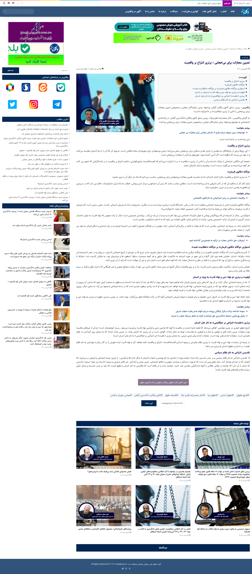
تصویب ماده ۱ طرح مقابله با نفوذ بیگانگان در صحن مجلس (45, 159)
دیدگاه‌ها (163, 548)
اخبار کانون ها (210, 11)
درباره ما (162, 11)
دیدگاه (175, 11)
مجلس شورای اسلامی (120, 395)
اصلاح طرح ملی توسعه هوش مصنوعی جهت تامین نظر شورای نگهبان (41, 155)
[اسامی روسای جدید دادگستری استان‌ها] (62, 244)
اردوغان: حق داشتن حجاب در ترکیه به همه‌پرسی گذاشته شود (217, 240)
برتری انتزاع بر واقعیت (234, 81)
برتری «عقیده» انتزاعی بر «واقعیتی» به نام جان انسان (220, 96)
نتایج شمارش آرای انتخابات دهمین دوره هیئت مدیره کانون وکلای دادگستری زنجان (191, 3)
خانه (233, 11)
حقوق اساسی (226, 395)
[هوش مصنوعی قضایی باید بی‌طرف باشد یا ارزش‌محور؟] (103, 448)
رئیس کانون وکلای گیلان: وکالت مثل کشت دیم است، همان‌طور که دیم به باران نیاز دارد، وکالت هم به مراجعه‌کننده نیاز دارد (27, 327)
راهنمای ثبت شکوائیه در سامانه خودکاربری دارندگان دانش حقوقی (42, 124)
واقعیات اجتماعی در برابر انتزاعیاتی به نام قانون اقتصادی (219, 198)
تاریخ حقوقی (241, 395)
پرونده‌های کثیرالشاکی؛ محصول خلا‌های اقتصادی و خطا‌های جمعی (104, 529)
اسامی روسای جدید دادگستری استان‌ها (53, 183)
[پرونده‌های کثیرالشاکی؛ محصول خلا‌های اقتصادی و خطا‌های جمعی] (103, 505)
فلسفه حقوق (171, 395)
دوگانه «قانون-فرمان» (235, 85)
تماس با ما (150, 11)
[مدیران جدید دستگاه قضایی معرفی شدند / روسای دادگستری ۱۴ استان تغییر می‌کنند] (62, 216)
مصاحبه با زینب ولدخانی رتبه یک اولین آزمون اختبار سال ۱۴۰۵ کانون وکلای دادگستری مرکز (38, 144)
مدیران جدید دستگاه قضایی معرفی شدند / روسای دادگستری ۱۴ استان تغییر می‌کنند (38, 199)
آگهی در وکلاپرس (133, 11)
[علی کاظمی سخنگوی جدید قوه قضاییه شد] (62, 300)
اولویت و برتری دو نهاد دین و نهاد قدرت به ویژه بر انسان (220, 92)
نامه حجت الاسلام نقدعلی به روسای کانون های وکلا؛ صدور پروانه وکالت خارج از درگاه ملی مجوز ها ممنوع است (37, 170)
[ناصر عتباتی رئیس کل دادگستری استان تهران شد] (62, 230)
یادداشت (232, 48)
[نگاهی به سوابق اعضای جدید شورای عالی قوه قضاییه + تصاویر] (62, 286)
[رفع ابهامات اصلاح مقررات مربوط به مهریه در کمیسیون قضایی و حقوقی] (62, 314)
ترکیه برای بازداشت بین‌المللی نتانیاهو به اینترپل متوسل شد (45, 133)
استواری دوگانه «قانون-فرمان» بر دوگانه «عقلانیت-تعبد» (219, 88)
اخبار (224, 11)
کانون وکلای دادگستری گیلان (147, 395)
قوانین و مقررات (190, 11)
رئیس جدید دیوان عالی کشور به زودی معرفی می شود (47, 188)
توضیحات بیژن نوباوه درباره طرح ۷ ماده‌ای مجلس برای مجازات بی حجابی (212, 132)
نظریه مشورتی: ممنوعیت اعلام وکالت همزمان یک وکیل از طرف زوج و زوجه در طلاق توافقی (35, 177)
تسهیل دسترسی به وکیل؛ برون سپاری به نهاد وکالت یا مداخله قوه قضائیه (223, 530)
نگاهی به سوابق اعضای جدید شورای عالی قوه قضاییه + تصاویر (43, 150)
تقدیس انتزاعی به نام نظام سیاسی (229, 100)
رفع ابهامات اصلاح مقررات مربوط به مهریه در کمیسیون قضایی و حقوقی (29, 311)
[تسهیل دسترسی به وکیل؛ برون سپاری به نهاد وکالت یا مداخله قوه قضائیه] (222, 505)
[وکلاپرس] (245, 11)
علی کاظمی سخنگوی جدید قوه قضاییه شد (51, 192)
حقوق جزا (212, 395)
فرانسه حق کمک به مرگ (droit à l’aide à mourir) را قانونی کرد (42, 129)
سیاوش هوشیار (143, 564)
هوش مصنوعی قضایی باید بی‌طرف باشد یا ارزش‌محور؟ (109, 471)
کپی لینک (149, 403)
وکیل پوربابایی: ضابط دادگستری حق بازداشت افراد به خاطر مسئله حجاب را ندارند (208, 316)
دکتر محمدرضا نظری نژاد (192, 395)
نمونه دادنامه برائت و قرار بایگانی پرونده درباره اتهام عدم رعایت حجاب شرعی (210, 311)
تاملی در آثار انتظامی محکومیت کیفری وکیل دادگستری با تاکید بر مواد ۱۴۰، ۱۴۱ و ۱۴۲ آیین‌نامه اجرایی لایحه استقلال (164, 530)
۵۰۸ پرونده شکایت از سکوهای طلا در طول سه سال (48, 164)
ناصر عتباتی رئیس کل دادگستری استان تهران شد (31, 225)
